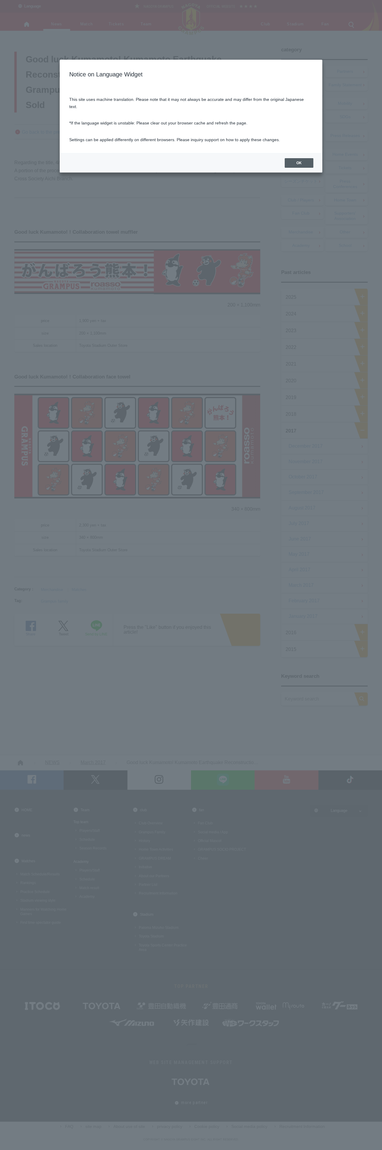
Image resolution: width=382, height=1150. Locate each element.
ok (299, 163)
